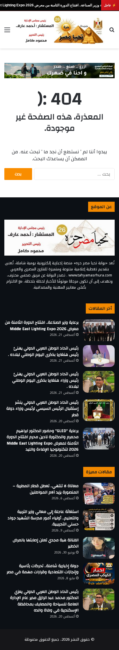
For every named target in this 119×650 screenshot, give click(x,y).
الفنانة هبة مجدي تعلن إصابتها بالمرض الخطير (46, 543)
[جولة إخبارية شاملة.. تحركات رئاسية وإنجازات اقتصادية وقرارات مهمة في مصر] (99, 574)
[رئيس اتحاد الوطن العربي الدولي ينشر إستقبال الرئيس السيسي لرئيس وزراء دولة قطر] (99, 410)
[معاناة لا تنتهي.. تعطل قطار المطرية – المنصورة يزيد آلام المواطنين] (99, 494)
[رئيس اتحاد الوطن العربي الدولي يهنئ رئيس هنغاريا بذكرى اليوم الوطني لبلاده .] (99, 356)
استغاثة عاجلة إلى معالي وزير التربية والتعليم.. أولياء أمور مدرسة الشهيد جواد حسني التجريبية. (43, 518)
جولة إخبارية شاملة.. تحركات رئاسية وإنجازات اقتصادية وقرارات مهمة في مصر (43, 569)
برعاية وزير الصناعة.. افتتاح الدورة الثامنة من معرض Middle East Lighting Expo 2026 (42, 326)
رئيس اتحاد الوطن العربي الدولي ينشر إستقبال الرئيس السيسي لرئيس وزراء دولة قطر (42, 409)
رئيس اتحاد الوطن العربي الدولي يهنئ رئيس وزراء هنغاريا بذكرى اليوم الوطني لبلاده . (45, 380)
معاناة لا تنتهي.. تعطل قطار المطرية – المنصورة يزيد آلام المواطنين (46, 489)
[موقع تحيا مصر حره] (59, 29)
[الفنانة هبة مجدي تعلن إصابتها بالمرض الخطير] (99, 548)
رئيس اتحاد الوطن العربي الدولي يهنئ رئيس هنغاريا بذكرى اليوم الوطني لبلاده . (43, 351)
